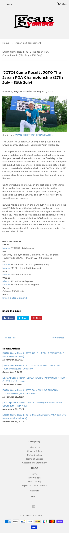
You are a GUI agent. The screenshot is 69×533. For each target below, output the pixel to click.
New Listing (34, 481)
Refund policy (34, 455)
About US (35, 447)
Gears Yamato (35, 515)
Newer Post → (59, 337)
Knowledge (34, 477)
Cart (64, 4)
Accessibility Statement (34, 462)
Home (5, 43)
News (34, 474)
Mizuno (6, 248)
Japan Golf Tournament (28, 43)
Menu (9, 4)
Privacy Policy (34, 451)
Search (34, 496)
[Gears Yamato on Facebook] (33, 507)
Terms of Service (34, 459)
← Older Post (9, 337)
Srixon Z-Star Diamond (14, 298)
